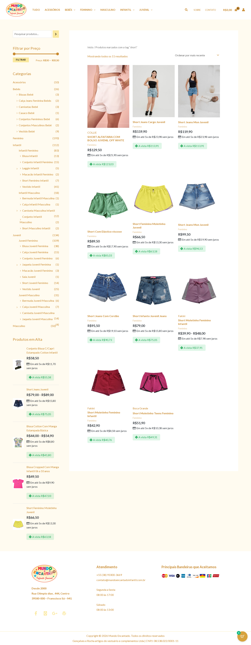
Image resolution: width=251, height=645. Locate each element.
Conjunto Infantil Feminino (37, 162)
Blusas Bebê (26, 94)
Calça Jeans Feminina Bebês (35, 100)
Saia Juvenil (29, 276)
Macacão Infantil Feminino (37, 174)
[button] (73, 9)
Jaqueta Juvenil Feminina (36, 264)
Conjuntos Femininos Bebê (34, 119)
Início (90, 47)
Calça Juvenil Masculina (36, 306)
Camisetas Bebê (28, 106)
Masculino (107, 9)
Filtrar (21, 60)
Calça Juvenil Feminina (35, 252)
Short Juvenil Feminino (35, 282)
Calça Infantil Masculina (36, 204)
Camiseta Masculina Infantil (38, 210)
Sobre (197, 10)
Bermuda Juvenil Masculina (38, 300)
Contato (210, 10)
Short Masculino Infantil (36, 228)
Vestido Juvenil (31, 289)
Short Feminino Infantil (35, 180)
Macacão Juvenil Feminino (37, 270)
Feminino (86, 9)
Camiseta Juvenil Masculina (38, 312)
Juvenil (144, 9)
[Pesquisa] (56, 34)
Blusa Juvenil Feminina (35, 246)
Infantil (125, 9)
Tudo (36, 9)
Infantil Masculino (29, 192)
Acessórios (52, 9)
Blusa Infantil (30, 155)
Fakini (181, 316)
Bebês (68, 9)
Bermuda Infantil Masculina (38, 198)
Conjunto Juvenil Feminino (37, 258)
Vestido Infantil (31, 186)
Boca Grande (140, 408)
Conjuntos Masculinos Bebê (35, 125)
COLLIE (92, 132)
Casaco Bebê (26, 112)
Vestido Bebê (27, 131)
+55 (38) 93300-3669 (109, 574)
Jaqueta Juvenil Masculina (37, 319)
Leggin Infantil (30, 168)
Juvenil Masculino (29, 295)
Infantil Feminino (28, 150)
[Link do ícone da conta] (243, 9)
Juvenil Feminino (28, 240)
